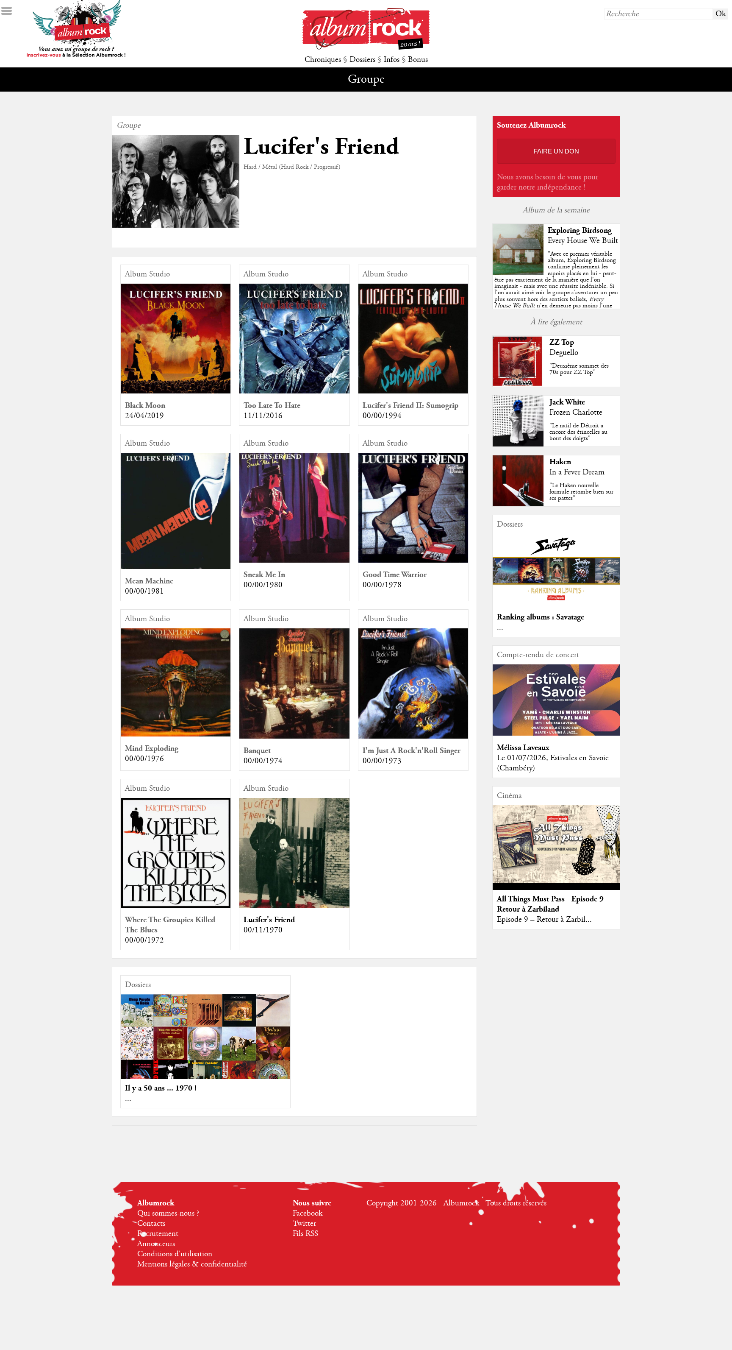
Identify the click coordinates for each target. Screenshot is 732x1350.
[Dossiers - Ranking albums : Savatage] (556, 603)
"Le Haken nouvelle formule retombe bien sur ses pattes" (581, 491)
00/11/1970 (263, 930)
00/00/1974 (263, 761)
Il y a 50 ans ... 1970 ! (161, 1088)
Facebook (307, 1213)
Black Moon (145, 405)
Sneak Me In (264, 575)
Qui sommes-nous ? (168, 1213)
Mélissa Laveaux (523, 748)
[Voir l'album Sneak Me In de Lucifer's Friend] (294, 560)
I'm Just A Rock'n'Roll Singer (411, 751)
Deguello (563, 353)
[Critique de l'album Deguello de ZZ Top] (518, 384)
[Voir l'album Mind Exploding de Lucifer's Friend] (175, 734)
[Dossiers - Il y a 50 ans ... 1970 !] (205, 1060)
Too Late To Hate (272, 405)
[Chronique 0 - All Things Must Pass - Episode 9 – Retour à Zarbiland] (556, 844)
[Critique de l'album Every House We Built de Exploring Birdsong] (518, 273)
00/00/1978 (382, 585)
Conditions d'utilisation (174, 1254)
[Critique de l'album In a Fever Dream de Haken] (518, 504)
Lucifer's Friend (269, 920)
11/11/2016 (263, 416)
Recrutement (157, 1234)
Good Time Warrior (395, 575)
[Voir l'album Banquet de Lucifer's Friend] (294, 736)
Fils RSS (305, 1234)
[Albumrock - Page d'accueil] (366, 47)
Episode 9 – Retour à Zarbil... (544, 920)
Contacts (151, 1224)
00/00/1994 (382, 416)
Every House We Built (583, 241)
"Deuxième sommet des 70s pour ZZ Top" (579, 369)
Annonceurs (156, 1244)
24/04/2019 (144, 416)
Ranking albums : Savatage (540, 617)
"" (556, 289)
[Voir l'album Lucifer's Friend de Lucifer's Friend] (294, 906)
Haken (560, 462)
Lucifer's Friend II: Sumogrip (410, 405)
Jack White (567, 402)
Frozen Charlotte (575, 412)
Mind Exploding (151, 748)
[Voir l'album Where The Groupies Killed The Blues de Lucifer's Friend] (175, 906)
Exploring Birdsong (580, 230)
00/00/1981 (144, 591)
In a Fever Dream (576, 472)
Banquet (257, 751)
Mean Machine (149, 581)
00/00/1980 (263, 585)
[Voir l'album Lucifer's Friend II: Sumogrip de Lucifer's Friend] (413, 391)
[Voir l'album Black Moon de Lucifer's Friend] (175, 391)
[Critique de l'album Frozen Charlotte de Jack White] (518, 444)
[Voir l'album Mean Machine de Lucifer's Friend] (175, 567)
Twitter (304, 1224)
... (128, 1098)
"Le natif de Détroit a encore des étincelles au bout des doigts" (578, 432)
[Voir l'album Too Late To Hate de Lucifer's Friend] (294, 391)
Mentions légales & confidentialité (192, 1264)
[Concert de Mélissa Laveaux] (556, 733)
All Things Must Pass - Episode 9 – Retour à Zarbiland (553, 904)
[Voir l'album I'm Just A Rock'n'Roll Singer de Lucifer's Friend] (413, 736)
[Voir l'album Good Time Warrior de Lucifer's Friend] (413, 560)
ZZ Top (561, 342)
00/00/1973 (382, 761)
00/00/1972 (144, 940)
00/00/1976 (144, 759)
